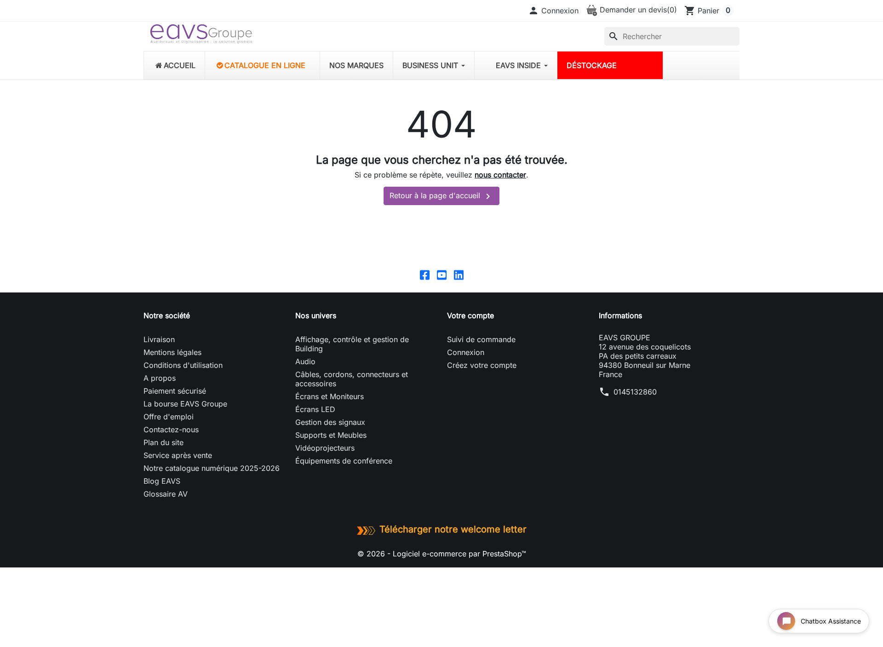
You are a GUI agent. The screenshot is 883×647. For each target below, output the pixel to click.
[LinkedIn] (459, 274)
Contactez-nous (171, 429)
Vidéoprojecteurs (325, 447)
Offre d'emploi (168, 416)
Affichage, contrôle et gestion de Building (352, 344)
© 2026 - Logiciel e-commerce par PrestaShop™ (441, 553)
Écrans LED (315, 409)
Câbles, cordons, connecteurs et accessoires (351, 379)
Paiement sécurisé (174, 390)
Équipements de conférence (343, 460)
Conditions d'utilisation (183, 365)
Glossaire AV (165, 493)
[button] (553, 10)
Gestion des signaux (330, 422)
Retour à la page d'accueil (441, 196)
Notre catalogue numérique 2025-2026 (211, 468)
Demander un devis (637, 9)
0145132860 (635, 391)
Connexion (465, 352)
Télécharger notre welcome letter (453, 529)
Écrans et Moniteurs (329, 396)
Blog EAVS (161, 481)
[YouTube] (442, 274)
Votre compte (470, 315)
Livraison (159, 339)
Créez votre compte (481, 365)
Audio (305, 361)
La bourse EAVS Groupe (185, 403)
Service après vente (177, 455)
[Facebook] (425, 274)
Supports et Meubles (331, 435)
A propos (159, 378)
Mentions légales (172, 352)
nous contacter (500, 174)
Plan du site (163, 442)
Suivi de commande (481, 339)
